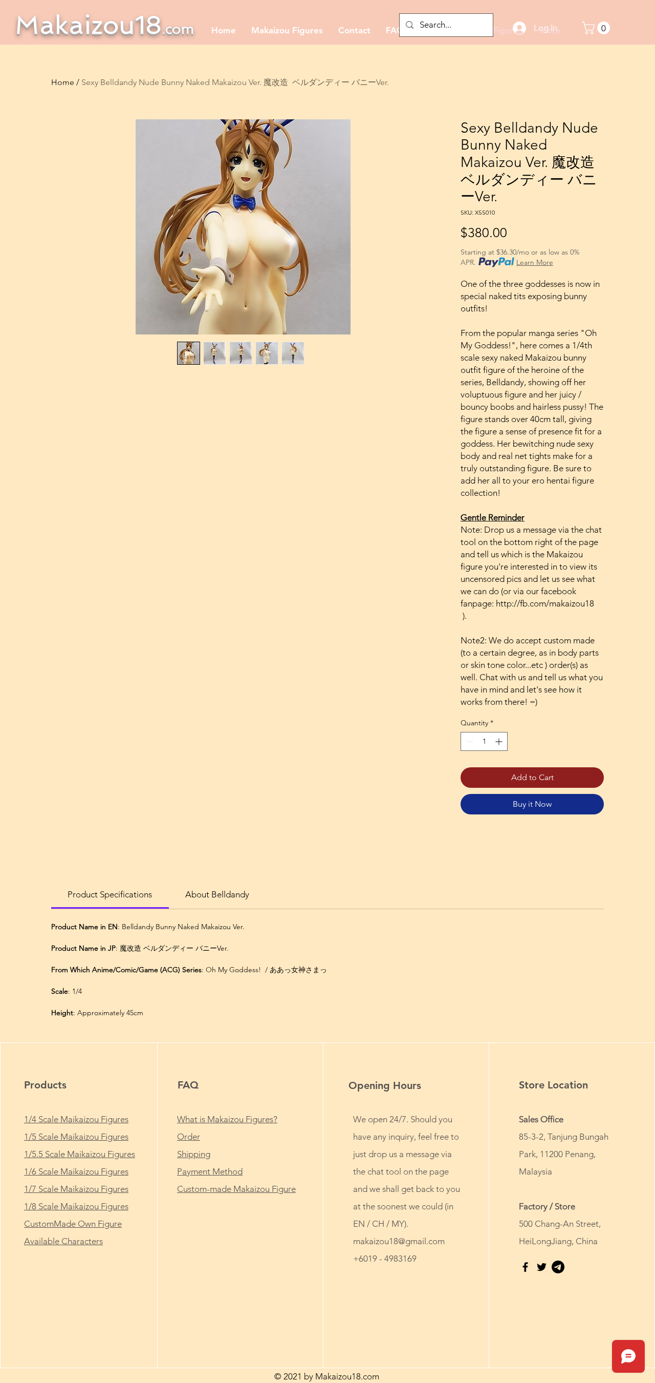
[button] (597, 28)
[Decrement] (468, 741)
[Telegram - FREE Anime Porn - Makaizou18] (558, 1267)
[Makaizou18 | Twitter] (541, 1267)
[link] (110, 894)
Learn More (534, 262)
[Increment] (499, 741)
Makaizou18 (104, 25)
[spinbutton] (484, 741)
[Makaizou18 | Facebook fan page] (525, 1267)
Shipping (193, 1154)
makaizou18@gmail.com (399, 1241)
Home (62, 82)
